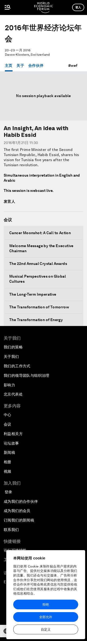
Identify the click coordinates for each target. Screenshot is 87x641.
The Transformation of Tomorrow (39, 307)
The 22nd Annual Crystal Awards (38, 263)
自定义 (46, 629)
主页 (9, 65)
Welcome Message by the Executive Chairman (41, 248)
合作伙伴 (36, 65)
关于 (20, 65)
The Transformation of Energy (36, 320)
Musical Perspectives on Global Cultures (37, 279)
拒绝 (45, 604)
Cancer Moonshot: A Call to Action (40, 233)
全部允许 (45, 617)
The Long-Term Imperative (32, 294)
